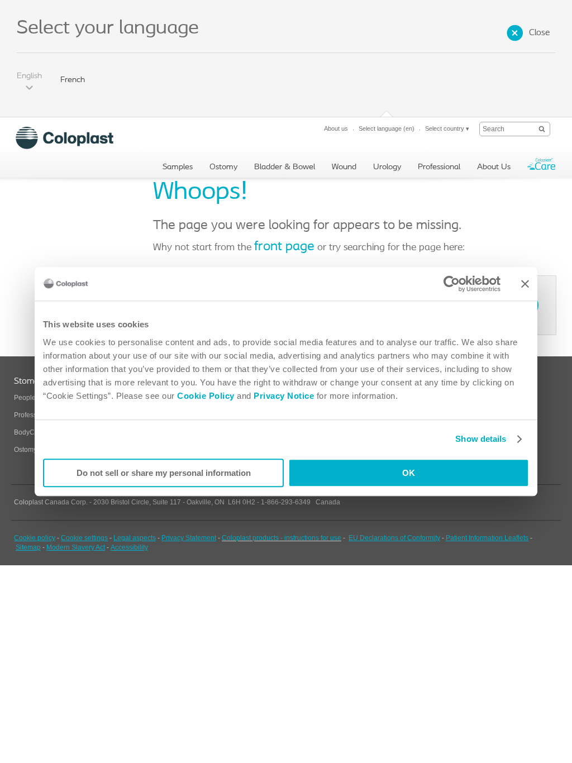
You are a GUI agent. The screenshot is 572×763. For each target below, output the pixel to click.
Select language (386, 128)
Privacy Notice (282, 395)
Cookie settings (84, 538)
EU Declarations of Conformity (394, 538)
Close (539, 32)
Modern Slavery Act (75, 547)
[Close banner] (525, 284)
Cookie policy (34, 538)
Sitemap (28, 547)
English (29, 76)
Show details (480, 439)
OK (408, 473)
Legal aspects (134, 538)
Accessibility (129, 547)
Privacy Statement (188, 538)
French (72, 80)
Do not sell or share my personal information (164, 473)
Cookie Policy (206, 395)
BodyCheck (31, 432)
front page (284, 247)
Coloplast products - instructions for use (281, 538)
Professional (33, 415)
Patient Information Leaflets (487, 538)
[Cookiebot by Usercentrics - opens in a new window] (451, 283)
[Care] (541, 167)
